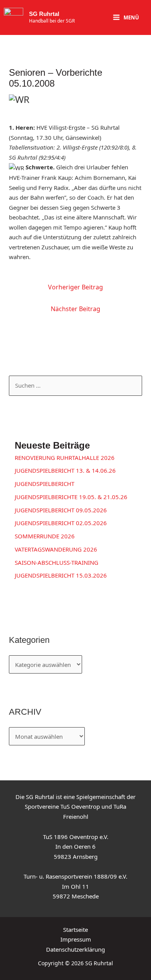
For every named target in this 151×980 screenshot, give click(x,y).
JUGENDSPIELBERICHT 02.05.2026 (61, 523)
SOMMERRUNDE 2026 (45, 536)
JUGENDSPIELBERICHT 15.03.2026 (61, 575)
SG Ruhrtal (44, 13)
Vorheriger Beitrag (75, 287)
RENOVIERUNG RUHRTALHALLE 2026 (65, 457)
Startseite (75, 929)
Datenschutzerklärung (75, 949)
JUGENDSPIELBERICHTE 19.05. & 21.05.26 (71, 497)
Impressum (75, 939)
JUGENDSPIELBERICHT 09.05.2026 (61, 510)
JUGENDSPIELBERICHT (44, 483)
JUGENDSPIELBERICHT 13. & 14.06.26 (65, 470)
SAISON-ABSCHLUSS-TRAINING (56, 562)
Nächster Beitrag (75, 309)
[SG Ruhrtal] (13, 17)
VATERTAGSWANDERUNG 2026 (56, 549)
